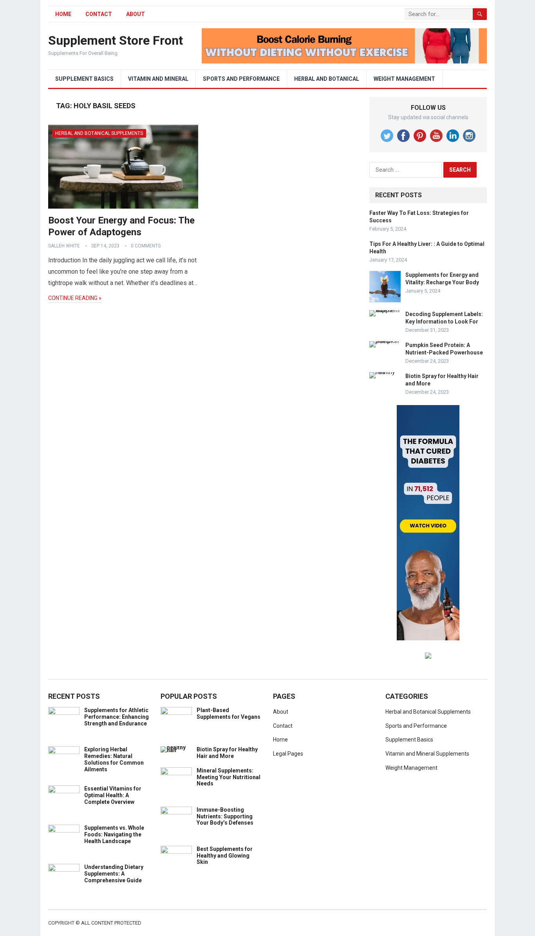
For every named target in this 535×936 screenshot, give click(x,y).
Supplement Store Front (115, 40)
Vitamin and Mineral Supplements (427, 754)
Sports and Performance (241, 79)
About (135, 14)
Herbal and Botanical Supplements (99, 133)
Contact (98, 14)
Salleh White (64, 246)
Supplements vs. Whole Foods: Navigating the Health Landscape (114, 834)
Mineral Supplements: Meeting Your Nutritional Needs (228, 777)
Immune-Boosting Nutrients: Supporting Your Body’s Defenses (225, 816)
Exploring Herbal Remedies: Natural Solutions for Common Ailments (114, 759)
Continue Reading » (74, 298)
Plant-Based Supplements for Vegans (228, 713)
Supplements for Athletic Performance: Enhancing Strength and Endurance (116, 717)
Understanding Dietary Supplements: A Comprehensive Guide (113, 873)
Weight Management (404, 79)
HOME (63, 14)
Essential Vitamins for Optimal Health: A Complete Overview (112, 795)
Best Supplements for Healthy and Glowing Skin (225, 855)
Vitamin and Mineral (158, 79)
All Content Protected (111, 923)
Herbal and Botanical (326, 79)
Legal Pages (288, 754)
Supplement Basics (84, 79)
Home (280, 739)
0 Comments (146, 246)
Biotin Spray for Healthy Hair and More (227, 752)
